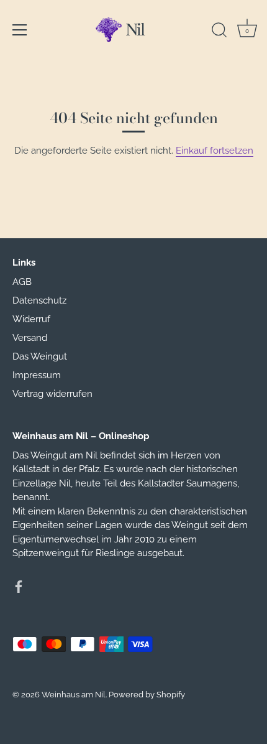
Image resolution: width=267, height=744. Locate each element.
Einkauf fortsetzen (214, 150)
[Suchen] (219, 31)
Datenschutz (39, 300)
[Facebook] (18, 586)
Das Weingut (39, 356)
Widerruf (31, 319)
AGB (22, 281)
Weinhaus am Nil (74, 694)
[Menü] (20, 30)
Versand (29, 337)
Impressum (36, 375)
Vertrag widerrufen (52, 393)
